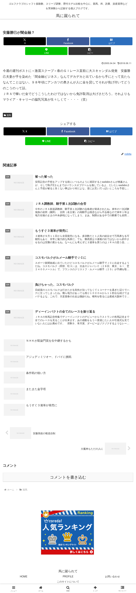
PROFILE (68, 576)
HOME (23, 576)
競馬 (9, 115)
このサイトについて (68, 581)
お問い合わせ (112, 576)
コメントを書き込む (68, 477)
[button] (90, 51)
